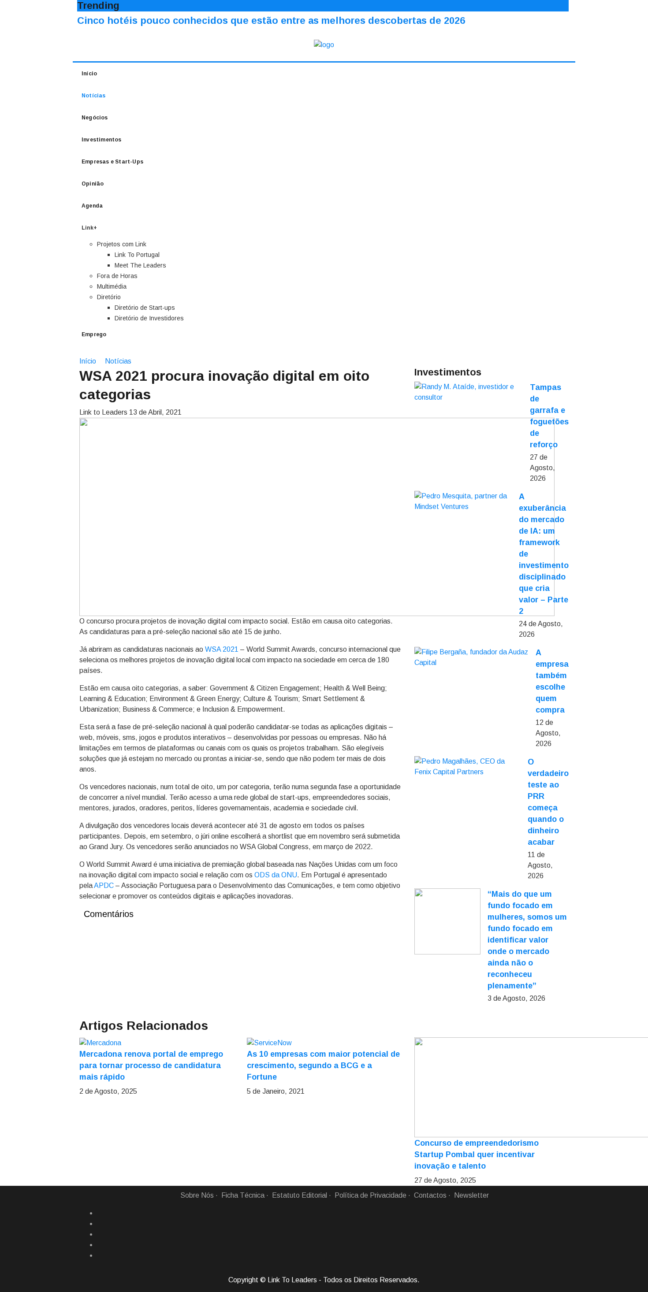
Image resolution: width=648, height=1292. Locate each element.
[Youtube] (100, 1255)
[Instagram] (100, 1244)
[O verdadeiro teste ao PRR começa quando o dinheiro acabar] (467, 766)
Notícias (94, 96)
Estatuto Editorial (299, 1195)
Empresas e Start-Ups (112, 162)
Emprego (94, 334)
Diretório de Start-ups (145, 307)
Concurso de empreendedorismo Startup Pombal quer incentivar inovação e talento (476, 1154)
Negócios (95, 118)
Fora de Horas (117, 275)
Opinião (93, 184)
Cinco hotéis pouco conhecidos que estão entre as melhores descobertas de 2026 (271, 20)
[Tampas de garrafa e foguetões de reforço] (468, 392)
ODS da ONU (275, 875)
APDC (104, 885)
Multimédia (112, 286)
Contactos (430, 1195)
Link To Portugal (137, 254)
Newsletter (471, 1195)
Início (89, 74)
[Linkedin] (100, 1223)
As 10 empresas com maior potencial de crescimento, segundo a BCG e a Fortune (323, 1065)
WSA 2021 (221, 649)
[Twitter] (100, 1234)
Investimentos (102, 140)
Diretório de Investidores (149, 318)
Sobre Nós (197, 1195)
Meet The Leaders (140, 265)
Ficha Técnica (242, 1195)
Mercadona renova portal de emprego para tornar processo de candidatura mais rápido (151, 1065)
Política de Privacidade (370, 1195)
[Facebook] (100, 1213)
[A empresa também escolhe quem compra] (471, 657)
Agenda (92, 206)
